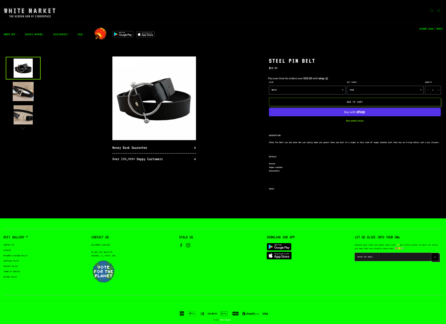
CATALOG (7, 250)
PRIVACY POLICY (10, 266)
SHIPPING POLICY (11, 261)
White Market (225, 320)
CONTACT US (8, 244)
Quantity (428, 82)
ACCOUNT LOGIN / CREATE (431, 28)
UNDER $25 (10, 34)
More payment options (355, 120)
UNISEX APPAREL (35, 34)
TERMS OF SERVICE (11, 271)
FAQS (81, 34)
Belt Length (352, 82)
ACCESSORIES (61, 34)
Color (271, 82)
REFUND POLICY (10, 277)
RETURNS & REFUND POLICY (15, 255)
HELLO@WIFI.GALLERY (100, 244)
